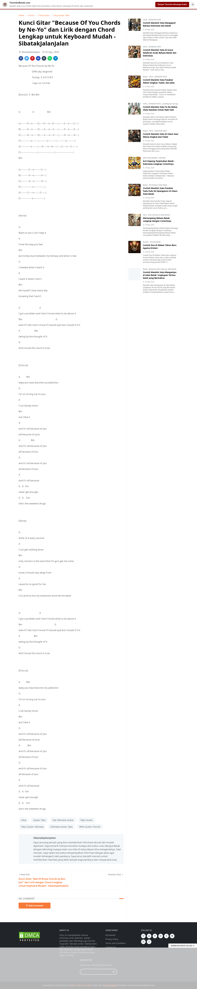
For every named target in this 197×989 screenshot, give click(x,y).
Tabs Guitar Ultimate (32, 826)
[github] (149, 941)
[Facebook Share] (21, 58)
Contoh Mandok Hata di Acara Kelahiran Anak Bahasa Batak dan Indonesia (159, 53)
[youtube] (160, 936)
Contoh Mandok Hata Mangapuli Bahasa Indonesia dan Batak (159, 24)
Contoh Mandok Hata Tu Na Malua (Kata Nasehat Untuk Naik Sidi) (160, 108)
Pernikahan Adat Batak (158, 185)
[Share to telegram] (55, 58)
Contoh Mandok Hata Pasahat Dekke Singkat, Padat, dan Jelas (159, 81)
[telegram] (143, 936)
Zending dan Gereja (170, 104)
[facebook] (166, 936)
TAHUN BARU (155, 242)
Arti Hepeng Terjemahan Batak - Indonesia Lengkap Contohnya (159, 162)
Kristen (146, 242)
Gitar (24, 820)
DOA (145, 215)
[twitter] (172, 936)
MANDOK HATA (155, 19)
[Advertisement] (98, 968)
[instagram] (143, 941)
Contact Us (110, 947)
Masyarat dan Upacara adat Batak (162, 269)
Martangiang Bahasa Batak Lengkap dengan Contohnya (157, 219)
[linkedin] (149, 936)
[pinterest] (155, 936)
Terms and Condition (115, 943)
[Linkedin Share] (38, 58)
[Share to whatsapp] (49, 58)
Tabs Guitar (86, 820)
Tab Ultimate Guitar (63, 820)
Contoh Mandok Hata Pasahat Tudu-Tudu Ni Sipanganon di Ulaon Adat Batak (160, 191)
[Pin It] (32, 58)
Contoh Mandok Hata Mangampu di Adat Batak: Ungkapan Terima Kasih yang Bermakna (159, 275)
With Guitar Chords (89, 826)
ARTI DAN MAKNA (150, 158)
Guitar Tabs (39, 820)
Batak (145, 76)
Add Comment (36, 905)
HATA (145, 19)
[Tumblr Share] (44, 58)
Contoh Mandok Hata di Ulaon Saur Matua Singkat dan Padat (160, 135)
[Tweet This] (26, 58)
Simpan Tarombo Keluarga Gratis (172, 4)
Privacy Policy (111, 939)
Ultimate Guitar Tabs (61, 826)
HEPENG (162, 158)
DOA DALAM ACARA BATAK (159, 215)
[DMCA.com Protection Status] (29, 936)
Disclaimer (110, 935)
